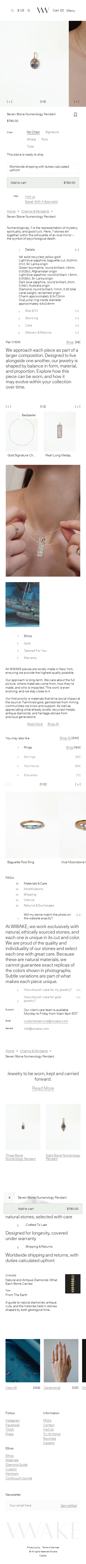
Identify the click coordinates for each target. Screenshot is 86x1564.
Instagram (13, 1420)
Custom (11, 1469)
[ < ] (9, 101)
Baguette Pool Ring (20, 862)
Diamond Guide (17, 1464)
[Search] (12, 10)
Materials (12, 1460)
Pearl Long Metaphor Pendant (59, 455)
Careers (49, 1443)
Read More (35, 724)
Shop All (53, 724)
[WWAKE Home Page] (43, 10)
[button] (29, 10)
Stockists (49, 1438)
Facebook (13, 1425)
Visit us (30, 196)
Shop (69, 747)
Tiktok (10, 1429)
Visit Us (48, 1429)
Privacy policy (33, 1547)
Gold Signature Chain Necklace (22, 455)
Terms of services (50, 1547)
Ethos (10, 1455)
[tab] (43, 747)
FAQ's (47, 1420)
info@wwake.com (36, 1028)
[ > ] (76, 101)
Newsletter (13, 1494)
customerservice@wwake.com (46, 1021)
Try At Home (52, 1434)
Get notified (69, 1505)
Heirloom (12, 1473)
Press (10, 1434)
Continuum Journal (19, 1478)
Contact (48, 1425)
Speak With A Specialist (41, 201)
